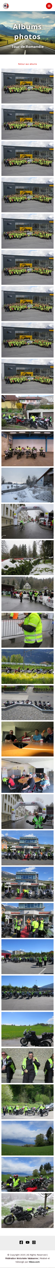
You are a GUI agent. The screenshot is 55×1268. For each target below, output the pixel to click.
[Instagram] (34, 1242)
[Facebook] (21, 1242)
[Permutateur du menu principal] (49, 6)
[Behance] (27, 1242)
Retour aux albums (27, 64)
